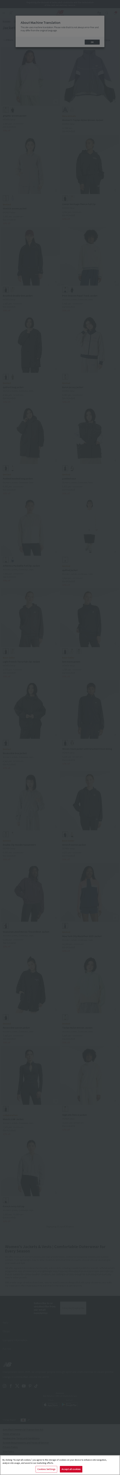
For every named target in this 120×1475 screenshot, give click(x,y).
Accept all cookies (71, 1469)
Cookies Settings (46, 1469)
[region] (60, 1465)
